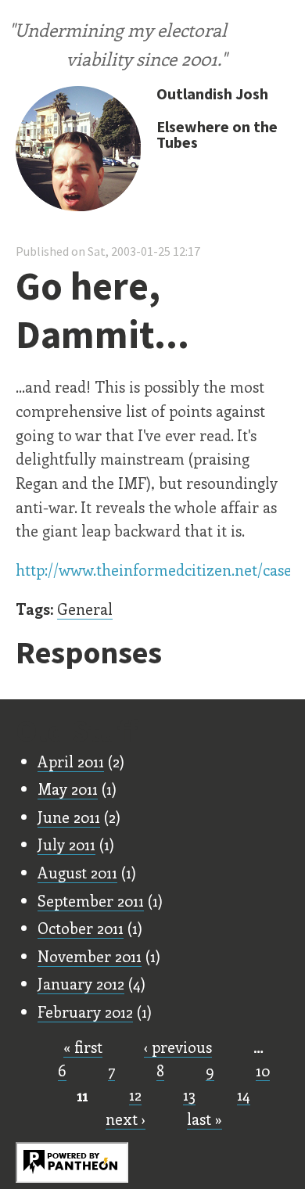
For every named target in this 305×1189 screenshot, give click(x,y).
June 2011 (69, 816)
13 (189, 1094)
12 (135, 1094)
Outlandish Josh (212, 93)
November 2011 (90, 956)
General (85, 608)
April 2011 (71, 761)
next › (125, 1118)
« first (82, 1046)
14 (243, 1094)
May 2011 (68, 788)
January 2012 (81, 983)
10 (263, 1070)
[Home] (78, 150)
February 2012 (85, 1011)
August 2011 (77, 872)
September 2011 (91, 900)
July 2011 (66, 844)
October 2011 (81, 928)
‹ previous (178, 1046)
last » (204, 1118)
